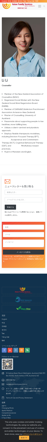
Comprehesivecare (9, 413)
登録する (10, 207)
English (4, 1)
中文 (9, 1)
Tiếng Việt (30, 1)
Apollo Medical (7, 410)
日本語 (14, 1)
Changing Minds (8, 408)
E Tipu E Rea (6, 418)
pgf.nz (4, 406)
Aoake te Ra (6, 415)
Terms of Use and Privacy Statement (19, 398)
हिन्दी (36, 1)
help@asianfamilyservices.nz (16, 384)
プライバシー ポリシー (17, 259)
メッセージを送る (23, 252)
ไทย (24, 1)
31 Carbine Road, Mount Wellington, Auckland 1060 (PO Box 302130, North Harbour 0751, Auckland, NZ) (25, 374)
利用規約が (31, 259)
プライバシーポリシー (32, 434)
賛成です (24, 438)
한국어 (20, 1)
